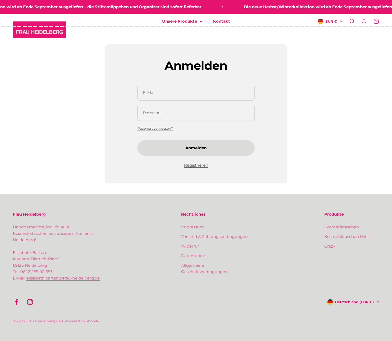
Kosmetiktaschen (341, 226)
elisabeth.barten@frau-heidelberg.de (63, 278)
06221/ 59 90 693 (36, 271)
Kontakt (221, 21)
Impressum (192, 226)
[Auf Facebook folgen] (16, 302)
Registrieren (196, 165)
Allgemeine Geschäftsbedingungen (204, 268)
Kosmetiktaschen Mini (346, 236)
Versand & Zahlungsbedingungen (214, 236)
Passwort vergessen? (155, 128)
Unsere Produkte (179, 21)
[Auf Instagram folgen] (30, 302)
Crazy (329, 246)
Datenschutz (193, 255)
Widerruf (190, 246)
